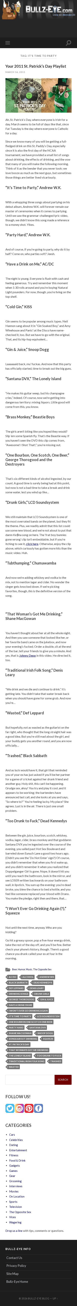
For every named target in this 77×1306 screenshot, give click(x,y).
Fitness (13, 1155)
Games (13, 1170)
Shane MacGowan (20, 1033)
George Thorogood (21, 999)
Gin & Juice (46, 999)
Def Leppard (16, 988)
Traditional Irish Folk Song (26, 1061)
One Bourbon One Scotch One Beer (30, 1021)
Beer (14, 969)
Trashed (55, 1061)
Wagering (15, 1222)
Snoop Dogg (45, 1033)
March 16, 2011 (15, 72)
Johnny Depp (27, 655)
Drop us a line (13, 1230)
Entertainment (18, 1150)
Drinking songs (18, 993)
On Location (16, 1196)
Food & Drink (17, 1160)
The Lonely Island (20, 1055)
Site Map (12, 1274)
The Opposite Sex (42, 969)
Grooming (15, 1181)
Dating (13, 1145)
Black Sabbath (18, 982)
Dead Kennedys (42, 982)
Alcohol (27, 977)
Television (15, 1206)
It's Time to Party (20, 1016)
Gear (12, 1175)
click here (32, 544)
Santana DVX (37, 1027)
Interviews (15, 1186)
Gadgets (14, 1165)
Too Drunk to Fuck (49, 1055)
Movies (14, 1191)
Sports (13, 1201)
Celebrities (16, 1140)
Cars (12, 1134)
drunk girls (41, 993)
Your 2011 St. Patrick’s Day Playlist (35, 66)
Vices (12, 1217)
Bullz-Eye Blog (38, 1298)
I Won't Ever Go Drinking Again (28, 1010)
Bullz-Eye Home (17, 1282)
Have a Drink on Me (20, 1005)
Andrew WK (46, 977)
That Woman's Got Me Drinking (28, 1050)
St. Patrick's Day (19, 1044)
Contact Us (14, 1258)
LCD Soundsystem (48, 1016)
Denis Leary (37, 988)
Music (29, 969)
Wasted (14, 1066)
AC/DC (12, 977)
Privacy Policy (16, 1266)
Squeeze (48, 1038)
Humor (21, 969)
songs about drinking (23, 1038)
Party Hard (16, 1027)
